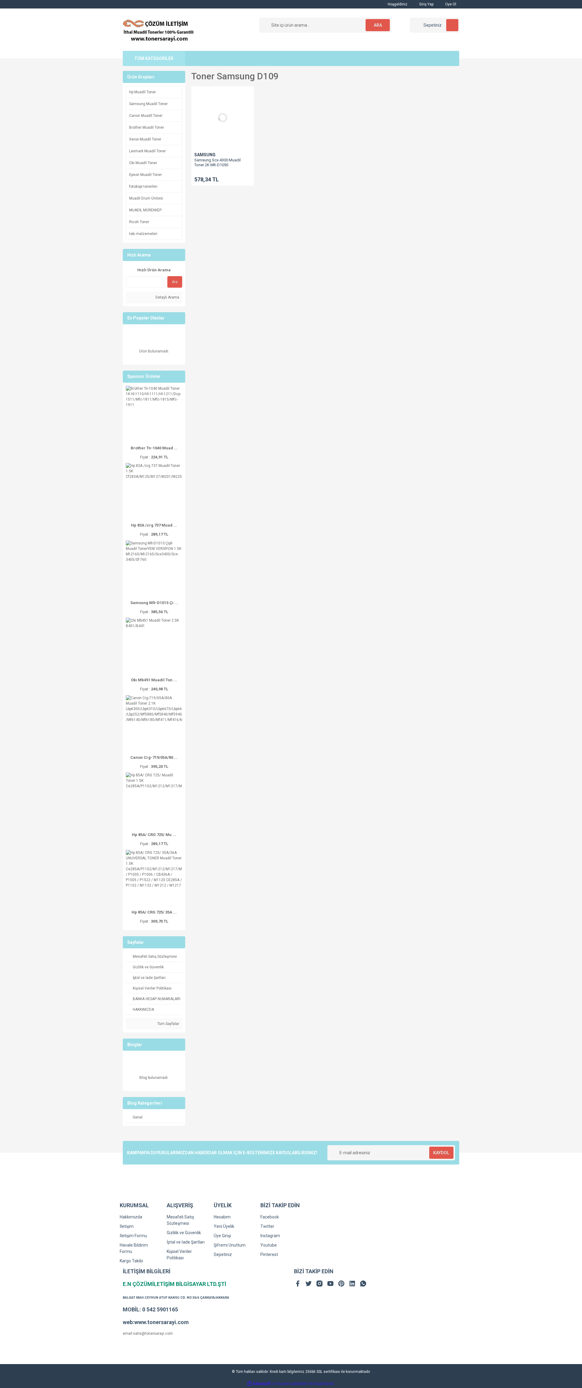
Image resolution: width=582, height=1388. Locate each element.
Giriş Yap (425, 4)
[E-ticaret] (290, 1383)
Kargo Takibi (131, 1260)
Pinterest (269, 1254)
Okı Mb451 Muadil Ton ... (154, 680)
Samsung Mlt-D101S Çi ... (154, 602)
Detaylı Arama (167, 297)
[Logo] (158, 29)
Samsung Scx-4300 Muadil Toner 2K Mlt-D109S (217, 162)
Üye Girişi (222, 1235)
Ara (175, 282)
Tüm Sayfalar (167, 1024)
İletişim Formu (133, 1235)
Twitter (267, 1226)
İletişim (127, 1226)
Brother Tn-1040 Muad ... (154, 448)
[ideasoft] (259, 1383)
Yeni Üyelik (224, 1226)
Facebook (269, 1216)
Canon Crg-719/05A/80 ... (154, 757)
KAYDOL (441, 1152)
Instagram (270, 1235)
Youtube (268, 1245)
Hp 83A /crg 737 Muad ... (154, 525)
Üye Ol (450, 4)
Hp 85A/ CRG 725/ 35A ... (154, 912)
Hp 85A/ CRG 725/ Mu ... (154, 834)
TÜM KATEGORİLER (153, 58)
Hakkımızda (131, 1216)
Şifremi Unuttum (230, 1245)
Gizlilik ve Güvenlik (184, 1232)
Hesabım (222, 1216)
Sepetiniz (223, 1254)
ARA (378, 25)
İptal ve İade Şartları (186, 1242)
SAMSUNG (205, 154)
